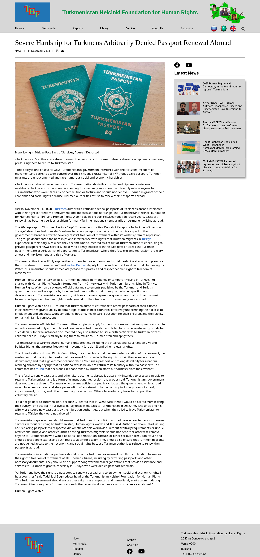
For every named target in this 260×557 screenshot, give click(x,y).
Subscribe (187, 28)
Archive (130, 28)
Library (104, 28)
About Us (157, 28)
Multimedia (49, 28)
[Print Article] (57, 51)
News (76, 538)
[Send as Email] (62, 51)
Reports (78, 28)
